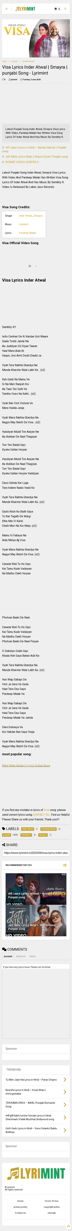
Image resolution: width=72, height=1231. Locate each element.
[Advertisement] (23, 103)
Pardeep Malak (28, 61)
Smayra (38, 215)
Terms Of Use (52, 1201)
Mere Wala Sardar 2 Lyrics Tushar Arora (26, 765)
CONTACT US (41, 814)
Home (4, 61)
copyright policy (52, 1207)
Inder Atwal (25, 215)
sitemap (52, 1213)
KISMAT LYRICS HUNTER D (22, 162)
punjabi (14, 61)
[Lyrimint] (25, 9)
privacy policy (20, 1207)
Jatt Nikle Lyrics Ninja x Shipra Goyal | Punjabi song (36, 156)
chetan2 (23, 224)
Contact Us (20, 1213)
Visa (47, 810)
